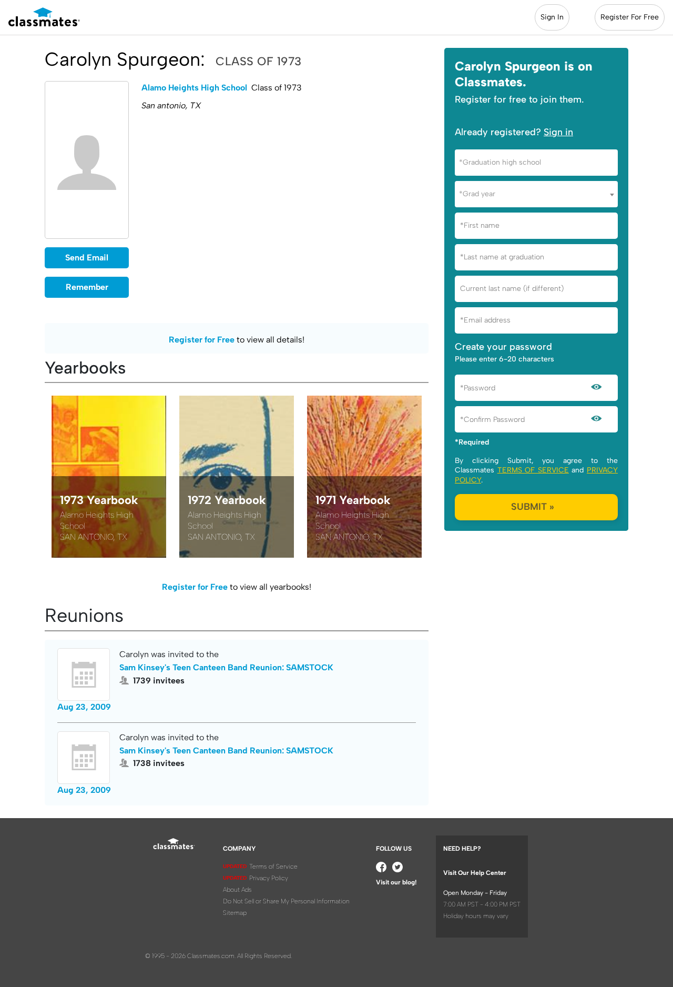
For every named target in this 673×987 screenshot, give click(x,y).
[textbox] (536, 162)
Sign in (558, 132)
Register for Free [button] (201, 340)
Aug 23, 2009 (84, 707)
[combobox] (536, 162)
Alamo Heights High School (194, 88)
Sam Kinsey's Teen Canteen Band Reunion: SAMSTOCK (226, 667)
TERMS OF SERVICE (533, 470)
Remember (87, 287)
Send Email (86, 258)
